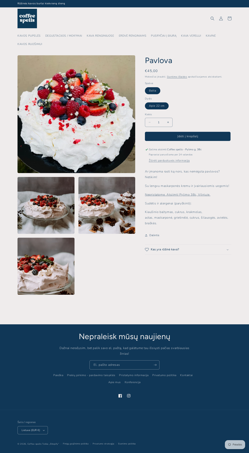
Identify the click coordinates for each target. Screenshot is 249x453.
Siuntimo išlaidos (177, 76)
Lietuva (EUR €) (31, 430)
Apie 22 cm (157, 106)
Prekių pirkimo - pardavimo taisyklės (91, 375)
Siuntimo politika (127, 443)
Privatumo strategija (103, 443)
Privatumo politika (164, 375)
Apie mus (114, 382)
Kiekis (148, 114)
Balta (152, 90)
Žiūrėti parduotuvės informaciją (169, 161)
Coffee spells (34, 443)
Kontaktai (186, 375)
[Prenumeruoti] (155, 364)
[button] (212, 18)
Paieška (58, 375)
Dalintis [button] (154, 235)
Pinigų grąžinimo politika (76, 443)
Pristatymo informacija (133, 375)
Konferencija (133, 382)
